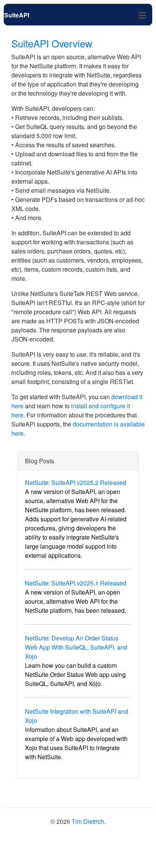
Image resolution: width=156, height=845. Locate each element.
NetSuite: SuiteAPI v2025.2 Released (75, 482)
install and (85, 405)
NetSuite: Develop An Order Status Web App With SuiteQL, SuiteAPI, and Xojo (76, 647)
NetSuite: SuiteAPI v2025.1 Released (75, 583)
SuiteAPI (16, 15)
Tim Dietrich (88, 821)
